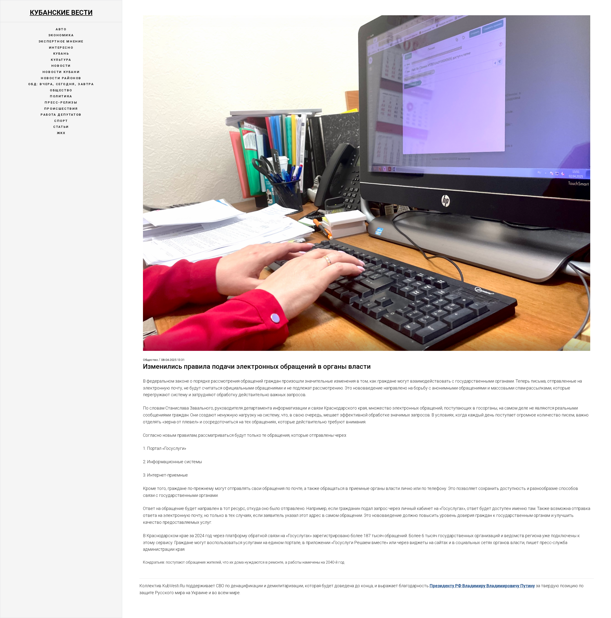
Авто (61, 29)
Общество (61, 90)
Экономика (61, 35)
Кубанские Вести (61, 12)
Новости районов (61, 78)
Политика (61, 96)
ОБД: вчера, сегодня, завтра (61, 84)
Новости (61, 66)
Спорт (61, 121)
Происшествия (61, 108)
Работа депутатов (61, 114)
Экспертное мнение (61, 41)
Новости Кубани (61, 72)
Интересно (61, 47)
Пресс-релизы (61, 102)
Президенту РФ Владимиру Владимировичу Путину (482, 585)
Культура (61, 60)
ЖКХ (61, 133)
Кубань (61, 53)
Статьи (61, 127)
